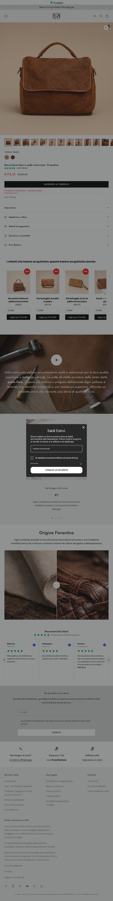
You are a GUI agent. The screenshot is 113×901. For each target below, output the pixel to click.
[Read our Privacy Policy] (80, 464)
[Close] (83, 427)
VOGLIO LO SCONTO (56, 470)
